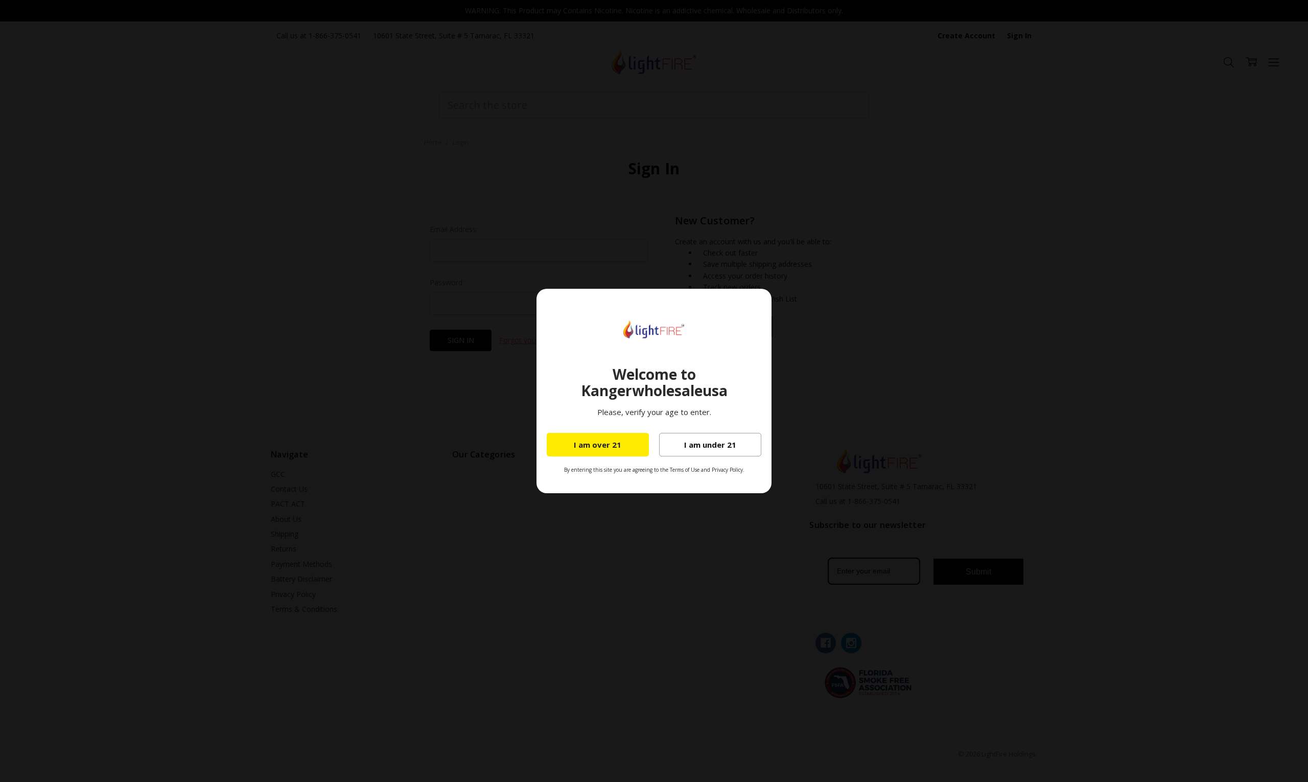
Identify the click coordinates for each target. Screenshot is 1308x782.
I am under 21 (710, 445)
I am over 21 (597, 445)
